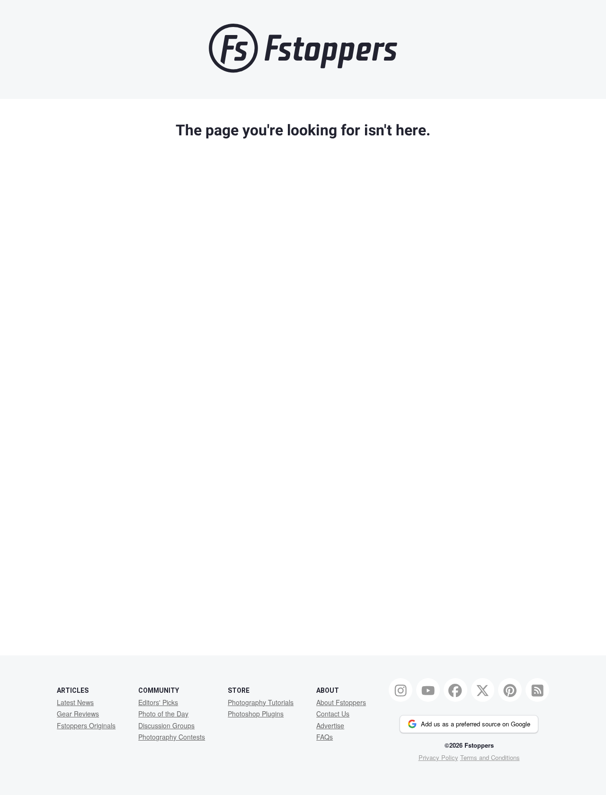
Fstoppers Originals (86, 725)
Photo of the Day (163, 713)
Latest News (75, 702)
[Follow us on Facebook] (455, 690)
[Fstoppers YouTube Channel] (428, 690)
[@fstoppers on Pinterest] (510, 690)
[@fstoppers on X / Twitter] (483, 690)
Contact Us (332, 713)
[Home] (303, 70)
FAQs (324, 737)
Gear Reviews (78, 713)
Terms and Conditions (490, 757)
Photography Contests (171, 737)
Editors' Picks (158, 702)
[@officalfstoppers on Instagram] (400, 690)
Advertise (330, 725)
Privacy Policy (438, 757)
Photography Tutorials (261, 702)
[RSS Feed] (537, 690)
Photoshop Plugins (256, 713)
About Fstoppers (341, 702)
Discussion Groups (166, 725)
